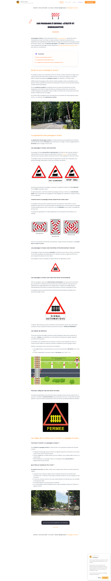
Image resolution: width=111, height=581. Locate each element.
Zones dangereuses (60, 534)
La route (50, 534)
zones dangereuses (62, 38)
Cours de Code (43, 534)
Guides (74, 2)
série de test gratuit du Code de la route (67, 45)
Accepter (105, 577)
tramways (64, 154)
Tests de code (68, 2)
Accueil (35, 534)
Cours (61, 2)
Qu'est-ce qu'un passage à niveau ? (44, 57)
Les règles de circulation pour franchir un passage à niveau (49, 62)
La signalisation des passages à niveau (45, 59)
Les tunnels (55, 527)
